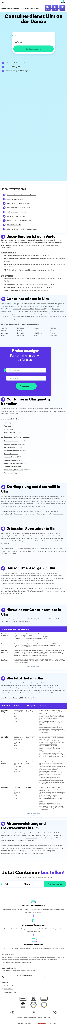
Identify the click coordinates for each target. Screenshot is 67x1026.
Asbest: (6, 473)
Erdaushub (25, 309)
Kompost (36, 538)
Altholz (31, 309)
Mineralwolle (5, 311)
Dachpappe (56, 309)
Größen (52, 588)
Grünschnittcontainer (43, 549)
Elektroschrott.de (31, 838)
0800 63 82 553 (8, 989)
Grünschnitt (17, 309)
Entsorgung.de (23, 851)
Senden (36, 328)
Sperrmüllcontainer (31, 511)
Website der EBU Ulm (32, 504)
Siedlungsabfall (40, 309)
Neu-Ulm (4, 328)
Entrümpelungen (9, 496)
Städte (29, 324)
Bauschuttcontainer (30, 588)
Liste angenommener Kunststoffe (48, 718)
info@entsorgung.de (10, 992)
